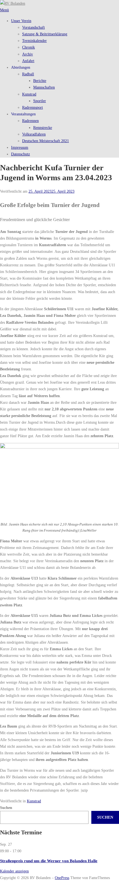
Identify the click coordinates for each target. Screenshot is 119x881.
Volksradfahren (34, 134)
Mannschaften (44, 87)
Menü (4, 10)
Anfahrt (28, 61)
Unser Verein (21, 20)
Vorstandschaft (33, 27)
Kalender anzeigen (14, 871)
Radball (28, 74)
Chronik (28, 47)
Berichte (39, 80)
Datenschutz (20, 154)
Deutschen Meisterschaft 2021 (45, 141)
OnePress (62, 877)
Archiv (27, 54)
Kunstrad (29, 94)
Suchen (6, 807)
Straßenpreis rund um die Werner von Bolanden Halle (48, 861)
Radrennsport (32, 107)
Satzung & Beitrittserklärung (44, 34)
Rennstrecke (42, 127)
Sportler (39, 101)
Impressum (19, 147)
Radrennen (30, 120)
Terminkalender (34, 40)
